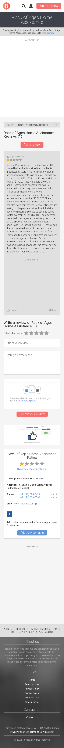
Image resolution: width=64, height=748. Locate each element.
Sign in (31, 6)
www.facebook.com (24, 503)
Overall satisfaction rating (32, 469)
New (41, 632)
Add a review (32, 144)
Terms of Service (39, 731)
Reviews (10, 125)
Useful (14, 310)
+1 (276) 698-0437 (30, 494)
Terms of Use (32, 684)
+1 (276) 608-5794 (30, 497)
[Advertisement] (32, 76)
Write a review (48, 6)
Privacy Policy (32, 688)
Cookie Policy (32, 693)
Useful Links (32, 702)
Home (32, 679)
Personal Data (32, 697)
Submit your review (32, 414)
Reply (54, 310)
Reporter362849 (17, 156)
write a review (48, 33)
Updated (49, 632)
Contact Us (32, 717)
